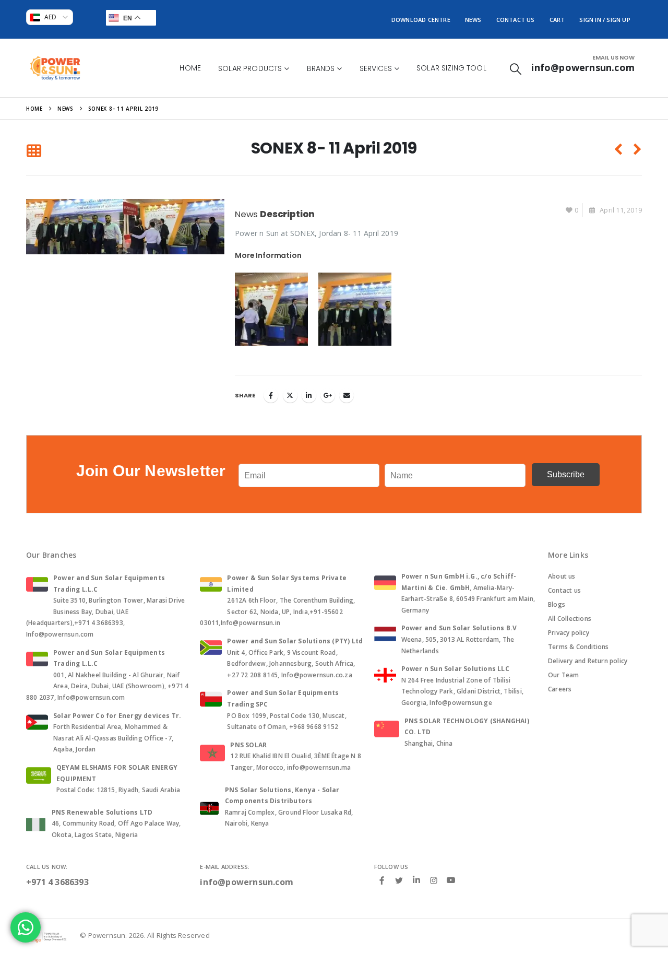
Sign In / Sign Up (604, 19)
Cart (557, 19)
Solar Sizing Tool (451, 68)
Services (376, 68)
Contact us (564, 590)
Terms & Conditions (578, 646)
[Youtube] (451, 880)
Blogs (556, 604)
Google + (327, 395)
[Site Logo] (55, 68)
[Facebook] (382, 880)
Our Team (563, 674)
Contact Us (515, 19)
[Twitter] (399, 880)
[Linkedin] (416, 880)
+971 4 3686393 (57, 882)
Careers (559, 689)
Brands (321, 68)
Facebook (271, 395)
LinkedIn (309, 395)
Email (346, 395)
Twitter (290, 395)
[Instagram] (434, 880)
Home (190, 68)
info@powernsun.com (246, 882)
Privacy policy (568, 632)
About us (562, 576)
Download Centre (420, 19)
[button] (515, 69)
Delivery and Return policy (587, 660)
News (473, 19)
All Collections (569, 618)
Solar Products (250, 68)
